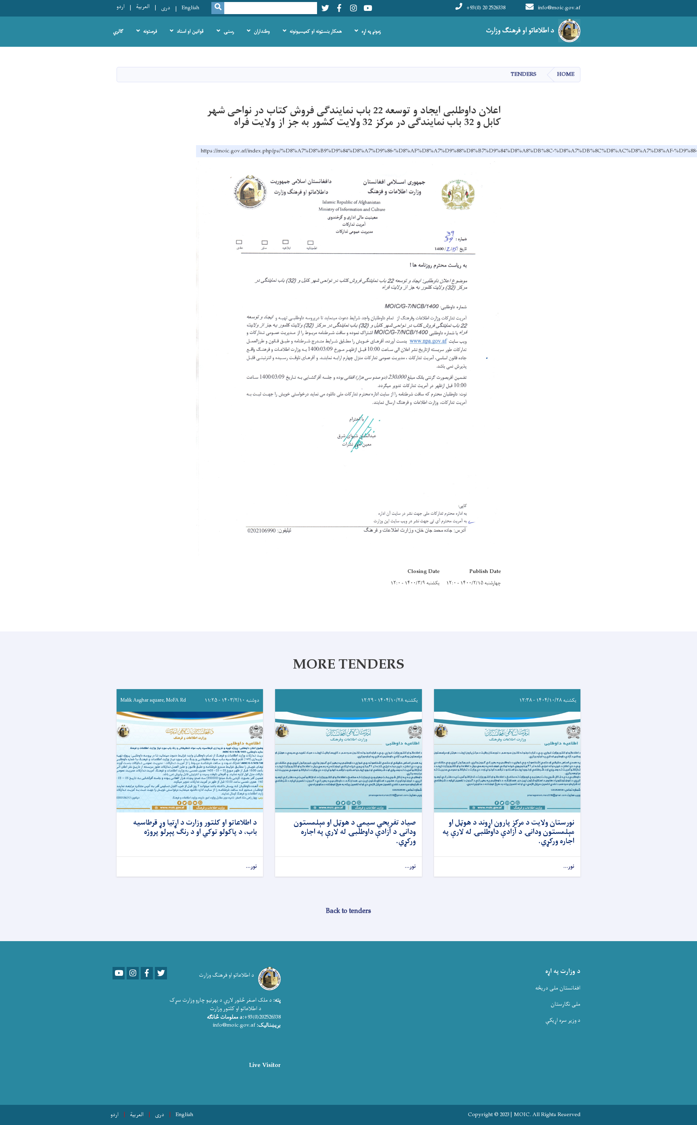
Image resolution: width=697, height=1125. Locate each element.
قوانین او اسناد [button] (190, 31)
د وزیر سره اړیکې (562, 1020)
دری (165, 8)
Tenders (523, 74)
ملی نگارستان (565, 1004)
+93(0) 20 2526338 (485, 8)
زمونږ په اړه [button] (371, 31)
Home (565, 74)
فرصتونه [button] (150, 31)
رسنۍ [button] (228, 31)
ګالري (118, 31)
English (190, 8)
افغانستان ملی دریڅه (557, 988)
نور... (568, 866)
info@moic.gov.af (559, 8)
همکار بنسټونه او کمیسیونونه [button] (316, 31)
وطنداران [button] (262, 31)
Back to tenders (348, 911)
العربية (143, 7)
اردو (121, 7)
